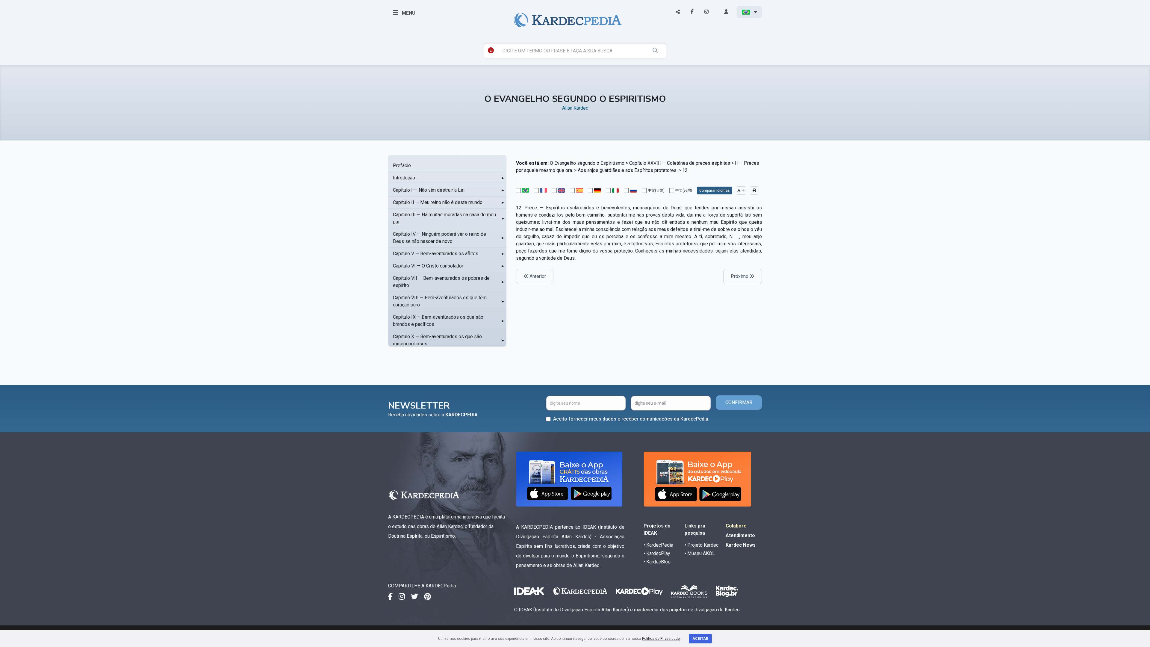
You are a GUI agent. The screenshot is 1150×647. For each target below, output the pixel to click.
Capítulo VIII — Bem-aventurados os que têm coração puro (440, 301)
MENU (408, 13)
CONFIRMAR (738, 402)
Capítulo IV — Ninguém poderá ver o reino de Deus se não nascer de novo (439, 237)
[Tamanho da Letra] (741, 190)
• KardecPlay (657, 553)
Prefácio (402, 165)
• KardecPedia (658, 545)
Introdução (404, 178)
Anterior (537, 276)
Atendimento (740, 535)
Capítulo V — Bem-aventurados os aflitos (435, 253)
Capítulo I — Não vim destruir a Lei (428, 190)
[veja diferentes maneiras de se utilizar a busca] (491, 50)
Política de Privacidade (661, 639)
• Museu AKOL (700, 553)
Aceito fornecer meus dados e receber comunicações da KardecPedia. (631, 419)
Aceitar (700, 639)
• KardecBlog (657, 562)
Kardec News (741, 545)
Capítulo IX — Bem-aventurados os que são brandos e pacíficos (438, 320)
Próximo (740, 276)
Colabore (736, 526)
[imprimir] (754, 190)
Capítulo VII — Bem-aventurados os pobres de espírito (441, 281)
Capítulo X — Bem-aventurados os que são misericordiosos (437, 340)
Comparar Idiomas (714, 190)
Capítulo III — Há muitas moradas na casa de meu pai (444, 218)
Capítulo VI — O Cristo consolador (428, 266)
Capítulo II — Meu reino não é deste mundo (437, 202)
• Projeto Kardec (701, 545)
